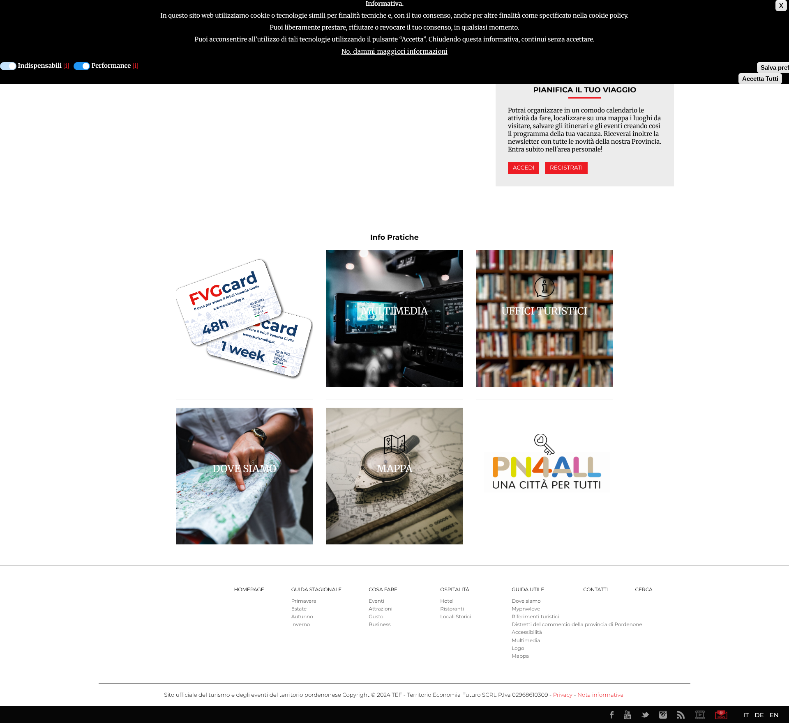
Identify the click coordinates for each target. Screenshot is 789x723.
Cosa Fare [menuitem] (383, 590)
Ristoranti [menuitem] (452, 609)
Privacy (562, 695)
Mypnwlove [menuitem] (526, 609)
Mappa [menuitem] (520, 656)
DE (759, 715)
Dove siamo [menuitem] (526, 601)
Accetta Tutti (760, 78)
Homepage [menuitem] (249, 590)
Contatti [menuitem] (595, 590)
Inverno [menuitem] (300, 625)
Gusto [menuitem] (376, 617)
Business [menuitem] (379, 625)
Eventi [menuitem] (376, 601)
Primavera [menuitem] (303, 601)
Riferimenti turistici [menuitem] (535, 617)
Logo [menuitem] (518, 648)
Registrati (566, 168)
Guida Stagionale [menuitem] (316, 590)
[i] (66, 66)
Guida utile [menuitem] (528, 590)
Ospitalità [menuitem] (454, 590)
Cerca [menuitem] (643, 590)
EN (774, 715)
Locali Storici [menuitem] (455, 617)
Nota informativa (600, 695)
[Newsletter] (721, 714)
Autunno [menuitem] (302, 617)
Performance (111, 66)
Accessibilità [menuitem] (527, 632)
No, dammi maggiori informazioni (394, 51)
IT (746, 715)
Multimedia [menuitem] (526, 641)
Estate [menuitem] (299, 609)
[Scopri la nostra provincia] (700, 714)
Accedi (523, 168)
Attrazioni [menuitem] (380, 609)
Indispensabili (40, 66)
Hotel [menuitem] (446, 601)
